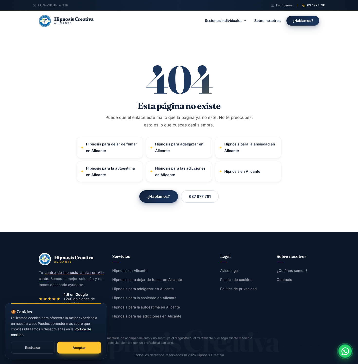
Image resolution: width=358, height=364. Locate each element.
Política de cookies (236, 280)
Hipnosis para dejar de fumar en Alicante (111, 147)
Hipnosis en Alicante (242, 171)
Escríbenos (284, 5)
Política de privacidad (238, 289)
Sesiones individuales (223, 20)
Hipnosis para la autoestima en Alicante (110, 171)
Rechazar (33, 347)
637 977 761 (316, 5)
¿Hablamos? (302, 21)
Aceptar (79, 347)
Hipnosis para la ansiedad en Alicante (249, 147)
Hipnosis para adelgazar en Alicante (179, 147)
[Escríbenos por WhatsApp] (345, 351)
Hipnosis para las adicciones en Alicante (180, 171)
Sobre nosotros (267, 20)
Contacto (284, 280)
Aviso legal (229, 270)
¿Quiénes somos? (292, 270)
